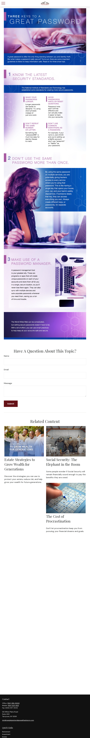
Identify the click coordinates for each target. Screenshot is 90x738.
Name (6, 356)
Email (6, 369)
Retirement (6, 732)
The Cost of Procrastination (58, 518)
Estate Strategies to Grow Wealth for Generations (19, 464)
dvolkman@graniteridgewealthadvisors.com (18, 720)
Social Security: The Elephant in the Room (63, 462)
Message (8, 383)
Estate (4, 737)
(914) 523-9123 (13, 706)
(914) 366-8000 (13, 703)
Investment (6, 734)
